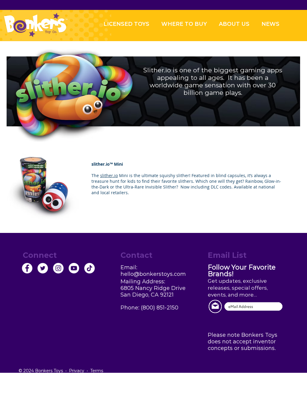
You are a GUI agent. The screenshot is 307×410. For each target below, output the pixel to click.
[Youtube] (74, 268)
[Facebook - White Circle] (27, 268)
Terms (96, 370)
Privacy (76, 370)
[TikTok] (89, 268)
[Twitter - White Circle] (42, 268)
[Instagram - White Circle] (58, 268)
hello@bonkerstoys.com (153, 274)
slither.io (100, 164)
